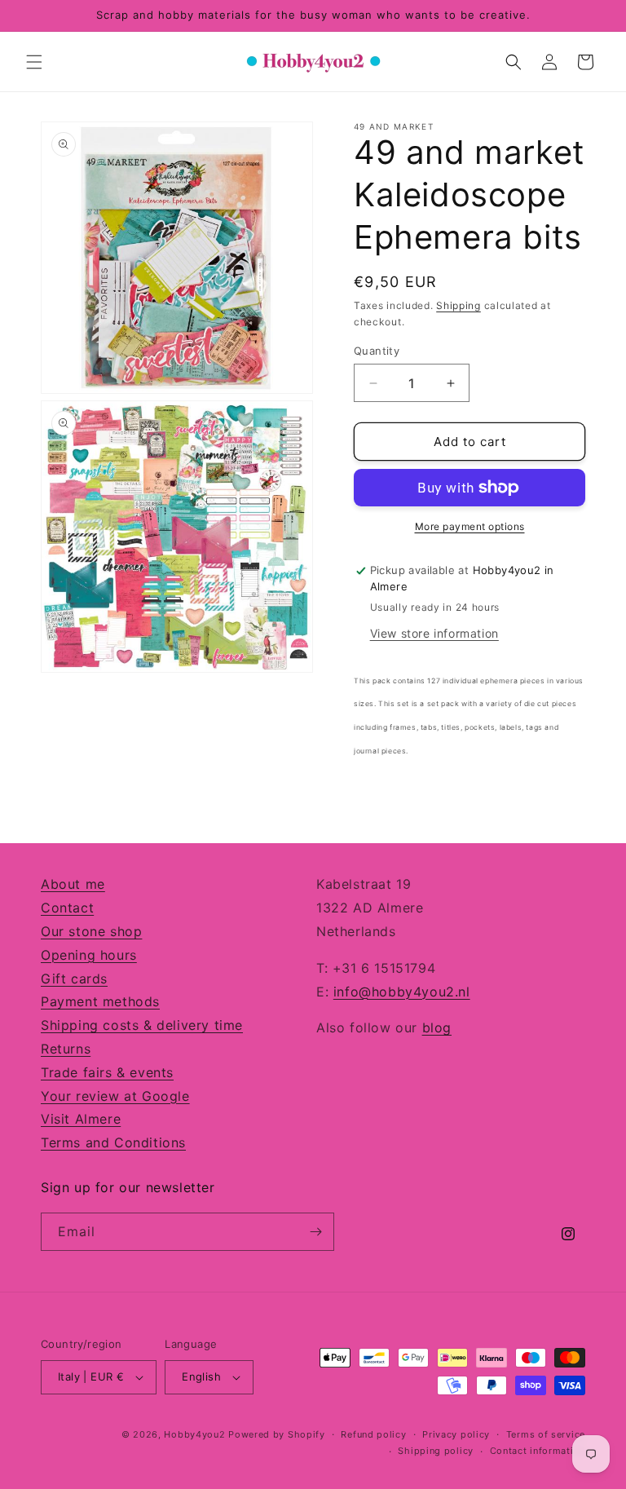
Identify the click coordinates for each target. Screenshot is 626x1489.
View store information (434, 633)
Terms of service (545, 1434)
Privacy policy (456, 1434)
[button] (34, 62)
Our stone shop (91, 931)
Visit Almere (81, 1119)
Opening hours (89, 955)
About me (73, 884)
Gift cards (74, 978)
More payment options (470, 526)
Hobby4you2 (194, 1434)
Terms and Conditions (113, 1142)
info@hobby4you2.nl (401, 991)
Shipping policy (436, 1450)
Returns (65, 1049)
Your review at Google (115, 1096)
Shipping (458, 305)
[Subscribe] (315, 1232)
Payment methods (100, 1001)
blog (437, 1027)
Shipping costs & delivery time (142, 1025)
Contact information (537, 1450)
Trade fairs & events (107, 1072)
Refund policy (373, 1434)
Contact (67, 907)
